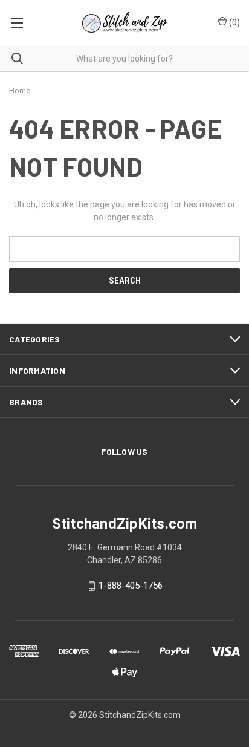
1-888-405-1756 (131, 586)
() (233, 22)
